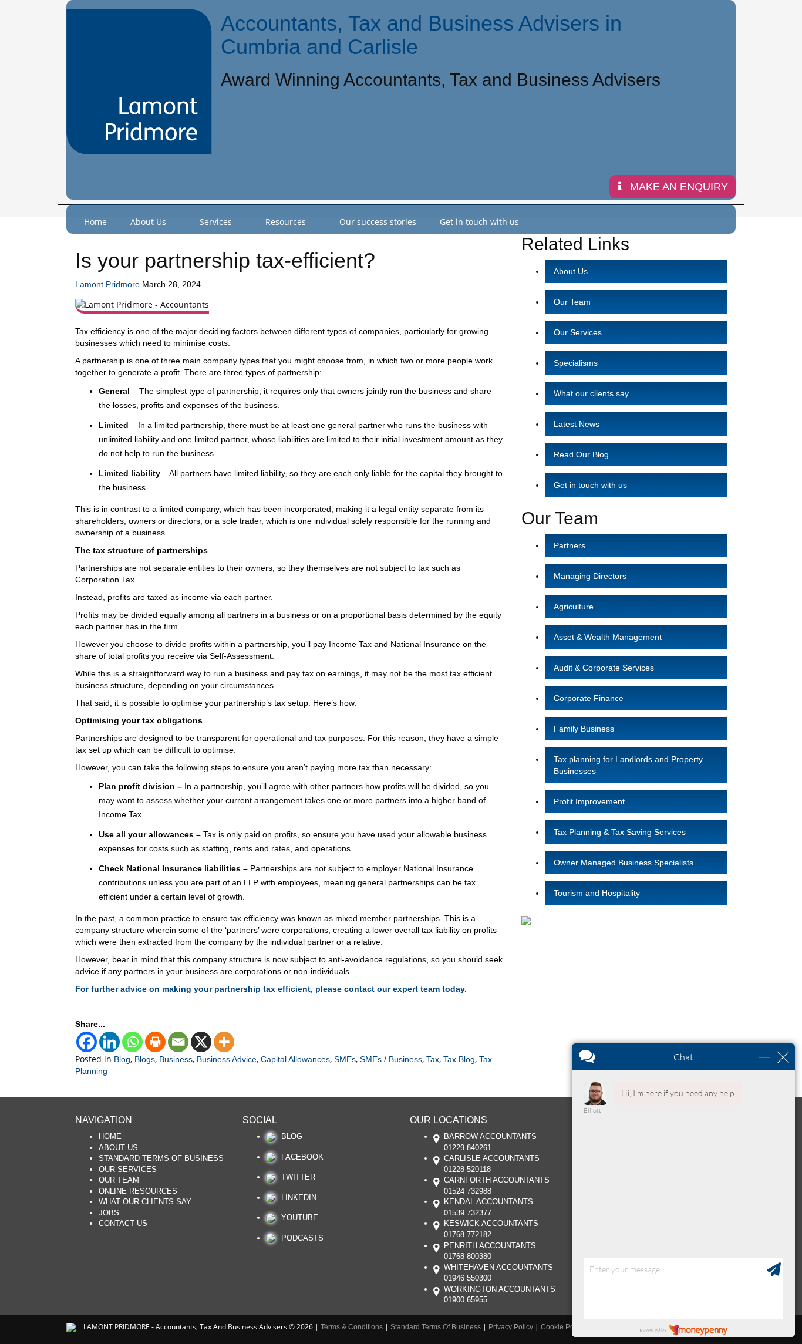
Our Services (578, 332)
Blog (122, 1059)
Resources (285, 221)
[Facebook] (86, 1042)
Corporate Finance (589, 698)
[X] (201, 1042)
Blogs (144, 1059)
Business (176, 1059)
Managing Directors (590, 576)
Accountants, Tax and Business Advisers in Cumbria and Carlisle (421, 35)
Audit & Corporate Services (604, 667)
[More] (224, 1042)
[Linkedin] (109, 1042)
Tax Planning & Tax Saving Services (620, 832)
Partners (569, 545)
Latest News (576, 424)
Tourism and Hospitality (597, 893)
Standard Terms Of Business (161, 1158)
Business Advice (227, 1059)
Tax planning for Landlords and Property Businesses (628, 765)
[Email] (178, 1042)
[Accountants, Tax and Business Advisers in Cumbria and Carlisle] (139, 81)
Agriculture (574, 606)
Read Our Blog (581, 454)
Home (95, 221)
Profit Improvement (589, 801)
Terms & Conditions (352, 1327)
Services (216, 221)
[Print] (155, 1042)
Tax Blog (459, 1059)
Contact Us (123, 1223)
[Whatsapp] (132, 1042)
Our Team (572, 301)
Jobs (109, 1212)
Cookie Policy (563, 1327)
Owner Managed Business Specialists (623, 862)
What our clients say (591, 393)
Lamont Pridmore (107, 284)
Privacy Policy (510, 1327)
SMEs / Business (391, 1059)
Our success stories (377, 221)
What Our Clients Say (145, 1201)
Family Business (584, 728)
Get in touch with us (479, 221)
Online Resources (138, 1191)
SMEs (345, 1059)
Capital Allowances (295, 1059)
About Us (148, 221)
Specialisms (576, 363)
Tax (432, 1059)
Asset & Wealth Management (608, 637)
